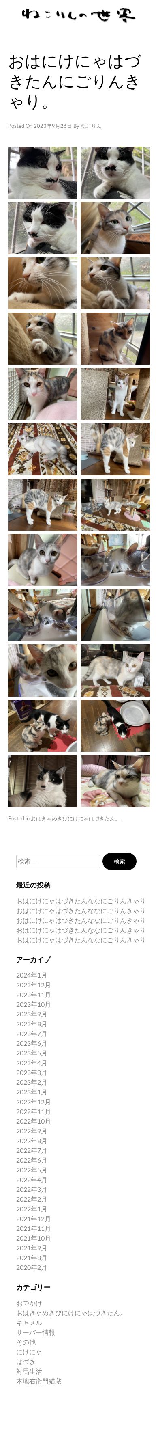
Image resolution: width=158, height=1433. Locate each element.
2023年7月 (31, 1034)
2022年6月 (31, 1160)
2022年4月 (31, 1180)
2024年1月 (31, 975)
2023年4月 (31, 1063)
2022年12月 (33, 1102)
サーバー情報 (35, 1332)
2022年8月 (31, 1141)
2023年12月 (33, 985)
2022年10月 (33, 1121)
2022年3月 (31, 1190)
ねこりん (91, 126)
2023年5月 (31, 1053)
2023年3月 (31, 1073)
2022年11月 (33, 1112)
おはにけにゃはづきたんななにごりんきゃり (81, 901)
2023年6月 (31, 1043)
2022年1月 (31, 1209)
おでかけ (29, 1303)
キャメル (29, 1323)
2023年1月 (31, 1092)
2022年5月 (31, 1170)
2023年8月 (31, 1024)
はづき (26, 1362)
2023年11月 (33, 995)
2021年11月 (33, 1229)
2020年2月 (31, 1268)
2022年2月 (31, 1199)
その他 (26, 1342)
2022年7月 (31, 1151)
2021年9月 (31, 1248)
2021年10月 (33, 1238)
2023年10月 (33, 1004)
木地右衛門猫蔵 (39, 1381)
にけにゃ (29, 1352)
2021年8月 (31, 1258)
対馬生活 (29, 1371)
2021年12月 (33, 1219)
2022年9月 (31, 1131)
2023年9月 (31, 1014)
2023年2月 (31, 1082)
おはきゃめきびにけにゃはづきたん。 (75, 819)
